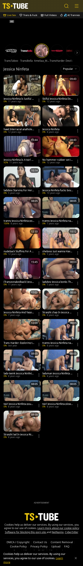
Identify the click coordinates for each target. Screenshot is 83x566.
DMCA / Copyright (18, 542)
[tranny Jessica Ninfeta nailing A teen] (60, 211)
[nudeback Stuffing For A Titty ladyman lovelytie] (22, 242)
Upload (55, 546)
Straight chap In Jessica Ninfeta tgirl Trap (57, 312)
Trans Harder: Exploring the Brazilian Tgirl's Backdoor (19, 343)
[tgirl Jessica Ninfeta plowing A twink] (60, 394)
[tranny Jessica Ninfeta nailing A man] (60, 333)
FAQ (66, 546)
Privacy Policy (39, 546)
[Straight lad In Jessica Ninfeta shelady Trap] (22, 425)
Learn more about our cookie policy (58, 528)
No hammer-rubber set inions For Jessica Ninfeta (57, 160)
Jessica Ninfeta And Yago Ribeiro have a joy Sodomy (19, 312)
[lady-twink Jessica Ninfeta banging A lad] (22, 364)
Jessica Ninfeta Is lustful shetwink (18, 99)
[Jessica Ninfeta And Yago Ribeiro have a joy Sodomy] (22, 303)
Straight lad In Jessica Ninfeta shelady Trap (19, 434)
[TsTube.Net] (15, 6)
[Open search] (66, 6)
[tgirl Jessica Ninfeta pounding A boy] (22, 394)
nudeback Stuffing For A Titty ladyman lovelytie (19, 251)
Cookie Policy (18, 546)
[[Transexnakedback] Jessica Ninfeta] (22, 272)
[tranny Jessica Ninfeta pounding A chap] (22, 211)
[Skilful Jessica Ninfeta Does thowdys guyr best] (60, 89)
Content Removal (62, 542)
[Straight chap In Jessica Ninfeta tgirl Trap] (60, 303)
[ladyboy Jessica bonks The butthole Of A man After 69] (60, 272)
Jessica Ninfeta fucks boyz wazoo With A (57, 190)
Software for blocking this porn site (26, 532)
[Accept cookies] (76, 558)
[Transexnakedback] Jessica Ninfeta (19, 282)
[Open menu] (76, 6)
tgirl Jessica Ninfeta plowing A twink (57, 404)
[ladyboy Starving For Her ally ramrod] (22, 180)
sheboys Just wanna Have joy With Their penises (57, 251)
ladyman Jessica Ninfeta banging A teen (57, 373)
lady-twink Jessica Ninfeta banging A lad (18, 373)
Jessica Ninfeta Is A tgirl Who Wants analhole (19, 160)
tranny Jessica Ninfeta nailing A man (57, 343)
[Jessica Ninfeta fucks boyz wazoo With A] (60, 180)
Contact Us (40, 542)
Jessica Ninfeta (50, 129)
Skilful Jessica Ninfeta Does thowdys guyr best (57, 99)
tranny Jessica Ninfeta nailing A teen (57, 221)
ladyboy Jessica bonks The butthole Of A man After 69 (57, 282)
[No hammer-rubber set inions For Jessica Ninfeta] (60, 150)
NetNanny (58, 532)
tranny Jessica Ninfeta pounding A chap (19, 221)
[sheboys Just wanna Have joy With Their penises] (60, 242)
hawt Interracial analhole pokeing (19, 129)
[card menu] (39, 100)
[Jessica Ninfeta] (60, 119)
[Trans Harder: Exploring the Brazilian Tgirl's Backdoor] (22, 333)
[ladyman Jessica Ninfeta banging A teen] (60, 364)
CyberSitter (71, 532)
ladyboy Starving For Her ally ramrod (19, 190)
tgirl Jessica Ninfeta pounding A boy (19, 404)
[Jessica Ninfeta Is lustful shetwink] (22, 89)
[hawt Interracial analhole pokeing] (22, 119)
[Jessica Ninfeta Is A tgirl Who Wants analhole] (22, 150)
